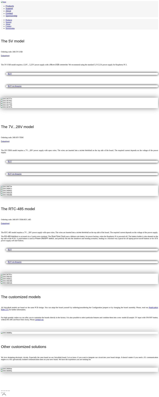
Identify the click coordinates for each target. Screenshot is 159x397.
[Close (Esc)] (2, 390)
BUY (10, 74)
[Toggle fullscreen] (6, 390)
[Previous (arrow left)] (2, 392)
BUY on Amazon (15, 86)
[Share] (4, 390)
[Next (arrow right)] (4, 392)
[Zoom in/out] (9, 390)
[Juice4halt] (3, 2)
